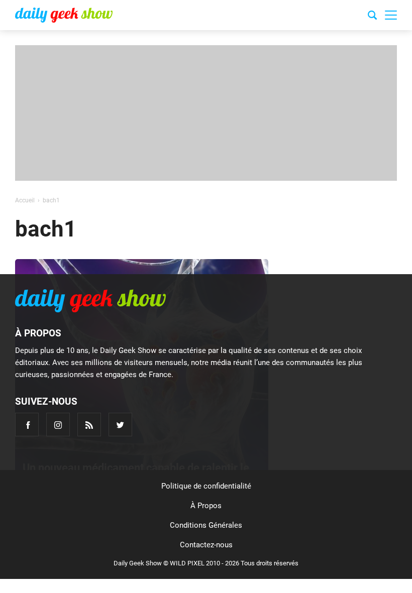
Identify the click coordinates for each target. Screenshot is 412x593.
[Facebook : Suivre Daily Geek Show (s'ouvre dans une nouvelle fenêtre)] (27, 424)
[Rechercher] (372, 16)
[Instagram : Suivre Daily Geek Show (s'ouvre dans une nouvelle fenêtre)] (58, 424)
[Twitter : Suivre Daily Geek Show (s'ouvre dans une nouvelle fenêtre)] (120, 424)
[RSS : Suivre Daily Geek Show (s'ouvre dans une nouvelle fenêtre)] (89, 424)
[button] (391, 15)
